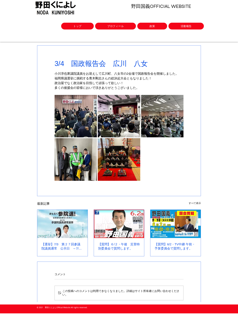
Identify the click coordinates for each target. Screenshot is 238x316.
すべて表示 (195, 203)
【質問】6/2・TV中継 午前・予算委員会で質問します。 (175, 246)
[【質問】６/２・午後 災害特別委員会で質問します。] (119, 224)
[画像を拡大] (76, 116)
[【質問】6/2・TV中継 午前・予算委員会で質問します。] (175, 224)
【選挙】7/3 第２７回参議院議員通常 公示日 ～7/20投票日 (61, 247)
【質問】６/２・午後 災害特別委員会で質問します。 (119, 246)
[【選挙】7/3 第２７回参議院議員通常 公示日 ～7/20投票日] (62, 224)
